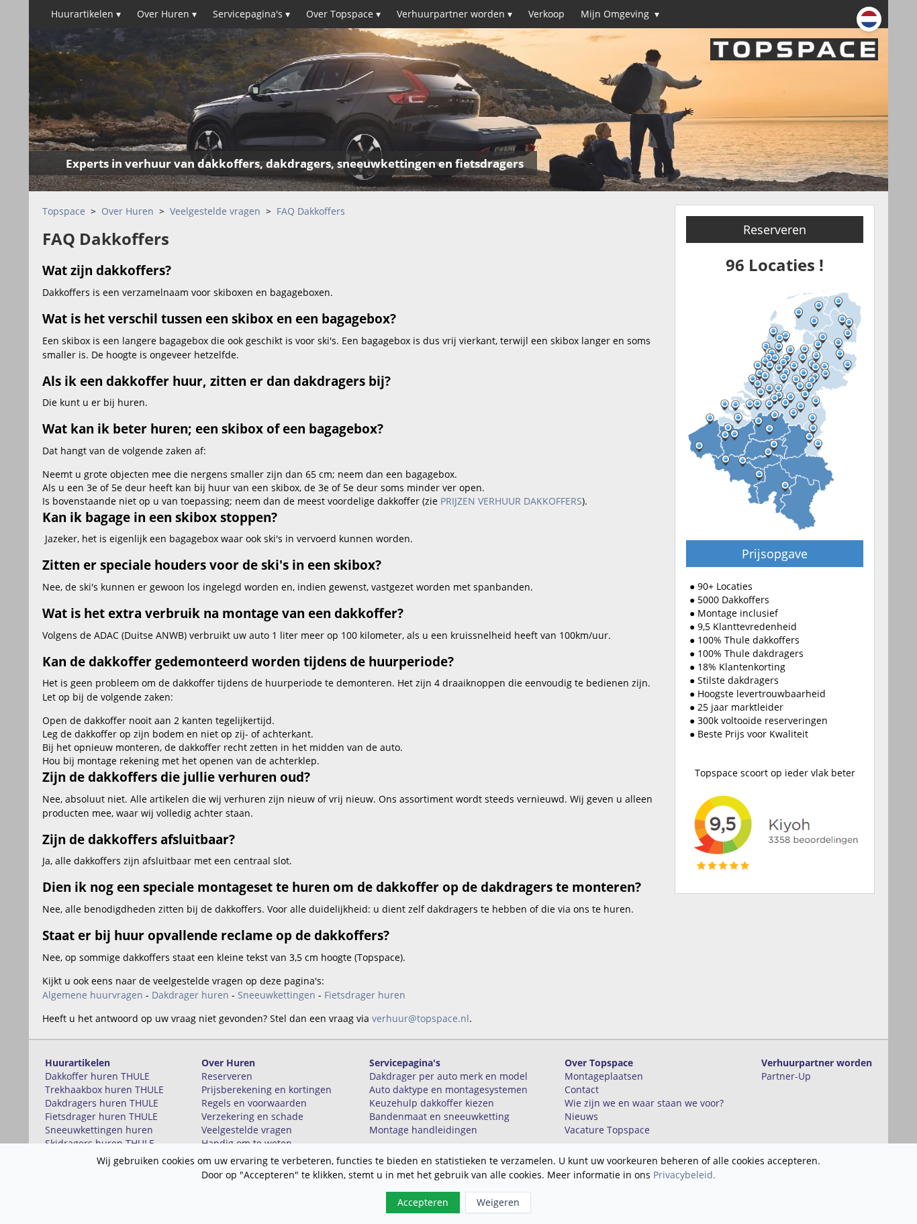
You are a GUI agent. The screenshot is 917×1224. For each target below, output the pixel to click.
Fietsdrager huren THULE (101, 1116)
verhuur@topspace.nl (420, 1018)
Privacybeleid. (684, 1174)
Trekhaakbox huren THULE (104, 1089)
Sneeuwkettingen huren (99, 1129)
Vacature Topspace (607, 1129)
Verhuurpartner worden (454, 13)
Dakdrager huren (190, 994)
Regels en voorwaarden (254, 1102)
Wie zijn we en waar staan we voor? (644, 1102)
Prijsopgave (775, 554)
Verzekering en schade (252, 1116)
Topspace (63, 211)
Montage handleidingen (423, 1129)
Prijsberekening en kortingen (266, 1089)
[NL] (869, 19)
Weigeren (498, 1202)
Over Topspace (343, 13)
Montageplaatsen (604, 1076)
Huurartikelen (86, 13)
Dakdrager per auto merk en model (448, 1076)
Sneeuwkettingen (277, 994)
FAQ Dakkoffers (311, 211)
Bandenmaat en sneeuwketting (439, 1116)
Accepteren (422, 1202)
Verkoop (546, 13)
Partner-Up (786, 1076)
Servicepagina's (251, 13)
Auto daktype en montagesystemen (448, 1089)
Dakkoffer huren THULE (97, 1076)
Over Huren (167, 13)
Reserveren (774, 229)
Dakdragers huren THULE (101, 1102)
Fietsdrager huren (364, 994)
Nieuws (581, 1116)
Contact (582, 1089)
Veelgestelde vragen (215, 211)
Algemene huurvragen (92, 994)
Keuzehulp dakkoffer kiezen (431, 1102)
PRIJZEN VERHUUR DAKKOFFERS (511, 501)
